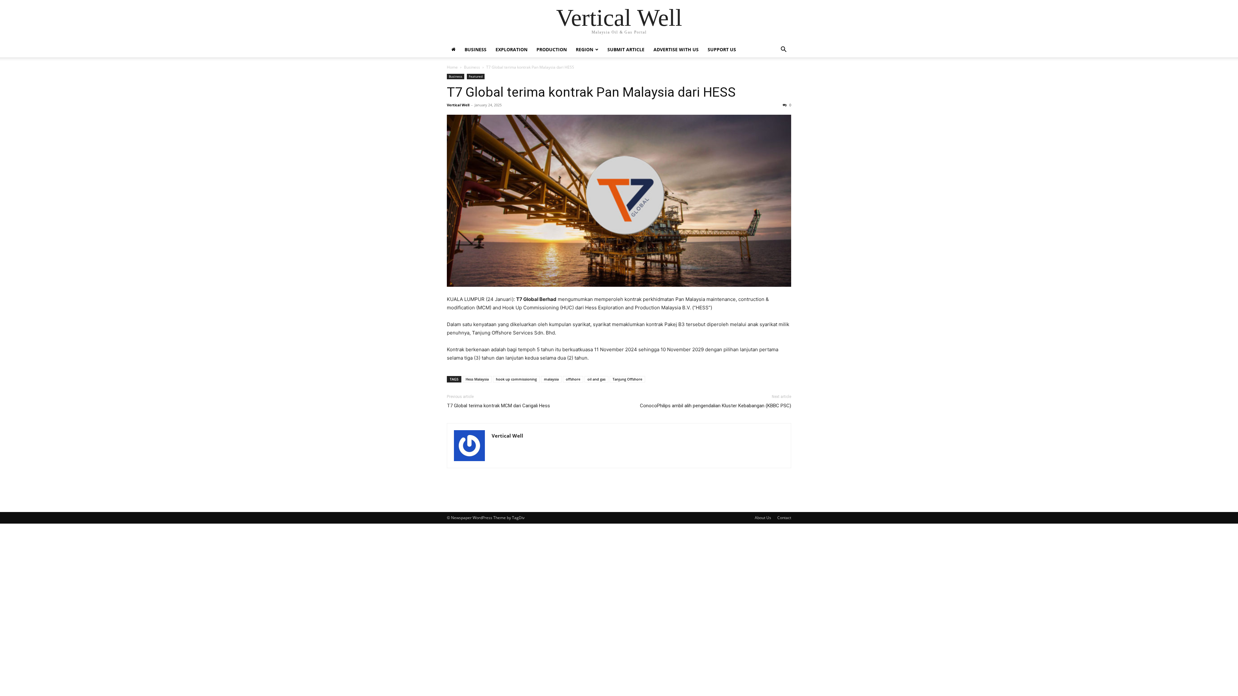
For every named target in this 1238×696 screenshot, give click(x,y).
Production (551, 49)
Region (584, 49)
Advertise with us (676, 49)
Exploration (511, 49)
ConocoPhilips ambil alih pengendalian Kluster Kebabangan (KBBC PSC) (715, 406)
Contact (784, 517)
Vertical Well (458, 104)
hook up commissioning (516, 379)
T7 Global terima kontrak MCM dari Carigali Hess (498, 406)
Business (475, 49)
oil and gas (596, 379)
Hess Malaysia (477, 379)
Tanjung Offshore (627, 379)
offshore (573, 379)
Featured (476, 76)
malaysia (551, 379)
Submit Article (625, 49)
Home (452, 67)
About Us (763, 517)
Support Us (722, 49)
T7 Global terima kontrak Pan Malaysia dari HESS (591, 92)
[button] (783, 50)
